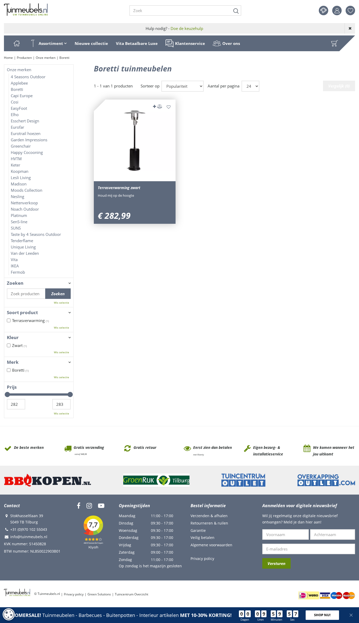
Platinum (19, 215)
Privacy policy (202, 558)
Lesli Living (21, 177)
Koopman (19, 171)
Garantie (198, 530)
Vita (14, 259)
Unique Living (23, 247)
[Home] (16, 43)
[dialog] (9, 614)
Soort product (22, 312)
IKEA (15, 265)
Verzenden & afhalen (209, 515)
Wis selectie (61, 302)
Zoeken (15, 283)
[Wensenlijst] (350, 10)
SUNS (16, 228)
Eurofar (17, 127)
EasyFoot (19, 108)
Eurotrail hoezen (25, 133)
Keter (15, 165)
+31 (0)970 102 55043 (28, 529)
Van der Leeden (25, 253)
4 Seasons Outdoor (28, 76)
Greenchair (21, 146)
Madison (19, 183)
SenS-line (19, 221)
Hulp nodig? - (174, 28)
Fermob (18, 272)
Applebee (19, 83)
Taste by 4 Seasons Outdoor (36, 234)
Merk (13, 362)
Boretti (17, 89)
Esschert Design (25, 120)
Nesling (17, 196)
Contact (323, 10)
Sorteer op (150, 86)
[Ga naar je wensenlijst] (352, 10)
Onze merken (19, 69)
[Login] (337, 10)
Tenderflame (22, 240)
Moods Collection (26, 190)
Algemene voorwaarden (211, 544)
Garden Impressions (29, 139)
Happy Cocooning (27, 152)
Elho (15, 114)
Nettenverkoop (24, 202)
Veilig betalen (202, 537)
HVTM (16, 158)
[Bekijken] (334, 43)
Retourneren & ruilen (209, 523)
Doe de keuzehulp (187, 28)
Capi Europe (22, 95)
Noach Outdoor (25, 209)
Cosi (14, 102)
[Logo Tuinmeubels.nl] (26, 9)
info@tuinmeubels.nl (28, 536)
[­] (78, 505)
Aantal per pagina (223, 86)
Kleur (13, 337)
